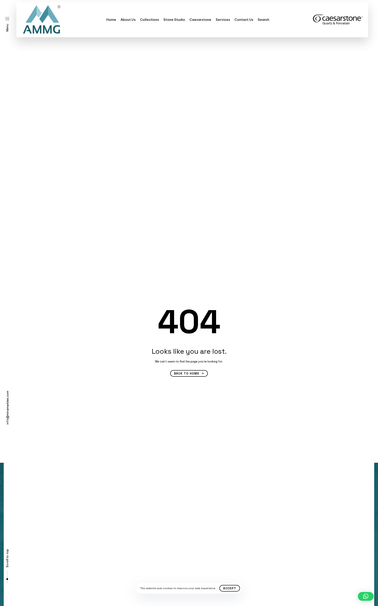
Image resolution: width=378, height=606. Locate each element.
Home (111, 20)
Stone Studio (174, 20)
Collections (149, 20)
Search (263, 20)
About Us (128, 20)
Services (223, 20)
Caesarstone (200, 20)
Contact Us (243, 20)
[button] (7, 24)
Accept (229, 588)
